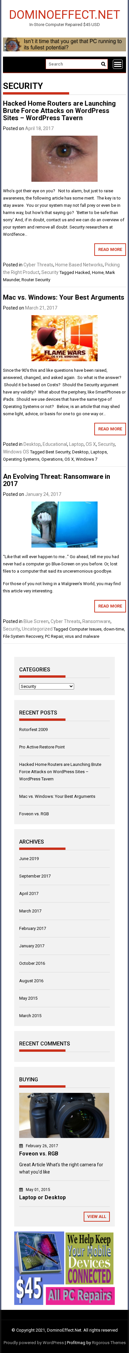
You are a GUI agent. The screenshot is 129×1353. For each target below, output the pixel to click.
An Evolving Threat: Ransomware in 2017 (56, 480)
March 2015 (30, 1015)
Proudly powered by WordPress (34, 1342)
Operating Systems (21, 459)
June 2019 (29, 858)
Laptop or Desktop (42, 1197)
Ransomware (96, 621)
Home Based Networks (79, 264)
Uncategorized (37, 629)
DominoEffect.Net (64, 14)
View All (96, 1216)
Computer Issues (85, 629)
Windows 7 (86, 459)
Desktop (32, 444)
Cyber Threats (38, 264)
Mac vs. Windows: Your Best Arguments (63, 297)
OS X (91, 444)
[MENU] (118, 64)
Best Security (58, 451)
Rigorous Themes (109, 1342)
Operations (52, 459)
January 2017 (31, 945)
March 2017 (30, 910)
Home (98, 272)
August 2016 (31, 980)
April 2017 (28, 893)
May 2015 (28, 998)
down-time (114, 629)
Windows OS (16, 451)
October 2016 (32, 963)
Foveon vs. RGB (34, 813)
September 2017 (35, 876)
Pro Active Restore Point (42, 746)
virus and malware (82, 636)
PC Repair (54, 636)
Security (50, 272)
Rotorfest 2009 (33, 729)
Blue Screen (36, 621)
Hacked (82, 272)
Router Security (36, 279)
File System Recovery (23, 636)
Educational (55, 444)
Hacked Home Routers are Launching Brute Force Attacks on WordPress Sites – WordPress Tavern (59, 110)
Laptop (76, 444)
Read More (110, 249)
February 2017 (32, 928)
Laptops (99, 451)
